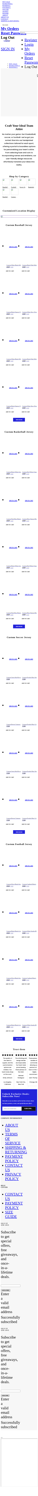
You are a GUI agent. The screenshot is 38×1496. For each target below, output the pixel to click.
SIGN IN (8, 49)
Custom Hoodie (14, 197)
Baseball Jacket (6, 197)
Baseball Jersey (6, 187)
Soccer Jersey (23, 187)
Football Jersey (14, 187)
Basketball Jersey (32, 187)
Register (30, 40)
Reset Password (13, 33)
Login (29, 44)
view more (19, 419)
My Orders (10, 28)
